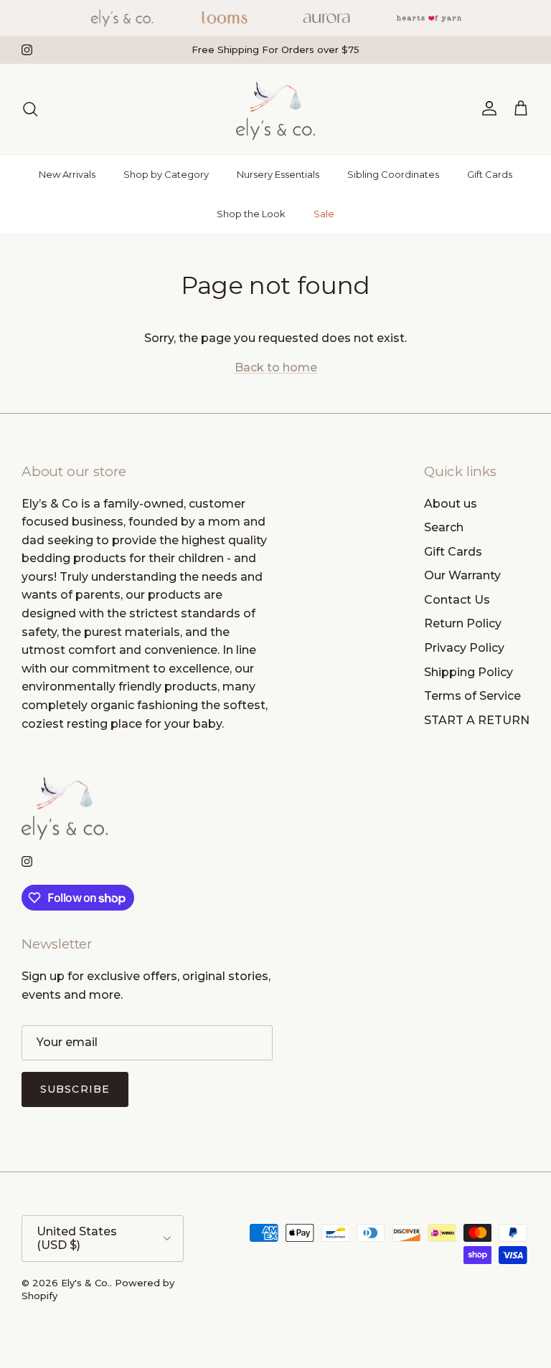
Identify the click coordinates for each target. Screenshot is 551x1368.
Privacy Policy (464, 648)
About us (450, 503)
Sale (324, 213)
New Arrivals (67, 174)
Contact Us (457, 600)
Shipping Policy (468, 672)
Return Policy (462, 623)
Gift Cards (489, 174)
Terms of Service (472, 696)
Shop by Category (166, 174)
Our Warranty (462, 575)
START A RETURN (476, 720)
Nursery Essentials (278, 174)
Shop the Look (251, 213)
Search (443, 527)
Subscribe (75, 1089)
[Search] (30, 109)
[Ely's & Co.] (275, 109)
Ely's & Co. (85, 1282)
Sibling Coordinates (393, 174)
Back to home (276, 367)
